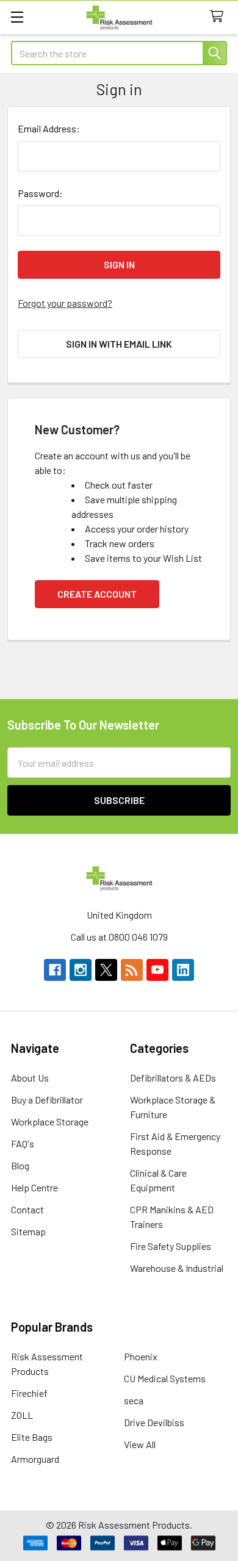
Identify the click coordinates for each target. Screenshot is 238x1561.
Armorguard (35, 1459)
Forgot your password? (65, 303)
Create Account (97, 594)
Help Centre (34, 1187)
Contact (27, 1209)
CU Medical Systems (165, 1378)
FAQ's (22, 1143)
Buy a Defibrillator (47, 1099)
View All (140, 1444)
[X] (106, 970)
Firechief (29, 1393)
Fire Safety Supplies (170, 1246)
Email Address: (49, 128)
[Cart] (219, 17)
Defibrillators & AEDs (173, 1077)
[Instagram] (81, 970)
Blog (20, 1165)
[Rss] (132, 970)
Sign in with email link (119, 344)
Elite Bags (31, 1437)
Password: (40, 193)
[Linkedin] (183, 970)
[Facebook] (55, 970)
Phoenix (140, 1356)
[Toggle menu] (17, 17)
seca (133, 1400)
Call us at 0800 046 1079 (119, 936)
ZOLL (22, 1415)
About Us (30, 1077)
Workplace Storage (49, 1121)
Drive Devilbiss (154, 1422)
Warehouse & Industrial (176, 1268)
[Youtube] (157, 970)
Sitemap (28, 1231)
